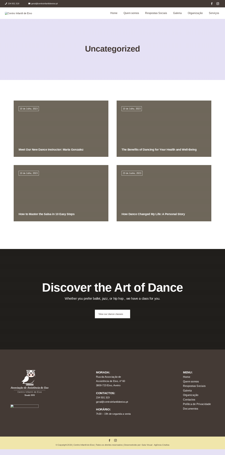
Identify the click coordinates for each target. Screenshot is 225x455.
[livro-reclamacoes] (25, 405)
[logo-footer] (29, 371)
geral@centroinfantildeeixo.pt (112, 401)
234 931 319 (103, 397)
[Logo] (18, 13)
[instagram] (217, 3)
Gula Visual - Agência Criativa (155, 445)
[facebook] (212, 3)
